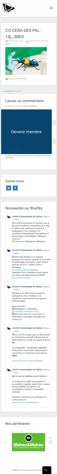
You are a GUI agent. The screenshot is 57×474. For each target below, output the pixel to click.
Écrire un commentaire (17, 79)
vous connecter (16, 106)
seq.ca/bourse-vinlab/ (21, 278)
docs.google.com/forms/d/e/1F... (26, 311)
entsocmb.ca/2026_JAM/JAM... (25, 270)
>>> (6, 162)
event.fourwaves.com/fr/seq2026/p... (28, 361)
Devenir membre (26, 131)
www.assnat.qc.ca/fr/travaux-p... (26, 402)
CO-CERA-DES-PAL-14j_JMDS (11, 91)
